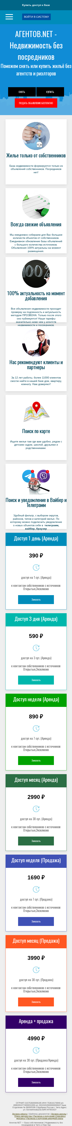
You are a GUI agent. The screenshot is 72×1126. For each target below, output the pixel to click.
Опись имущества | (23, 1116)
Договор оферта (19, 1114)
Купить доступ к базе (36, 5)
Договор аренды (58, 1114)
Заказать (36, 599)
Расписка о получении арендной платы (44, 1118)
